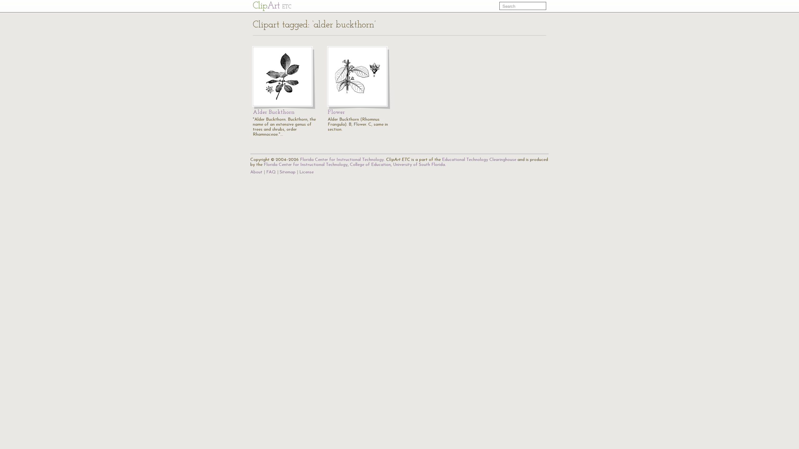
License (306, 172)
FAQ (271, 172)
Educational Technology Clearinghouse (479, 159)
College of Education (370, 164)
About (256, 172)
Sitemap (288, 172)
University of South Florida (419, 164)
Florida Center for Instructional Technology (342, 159)
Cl (272, 6)
